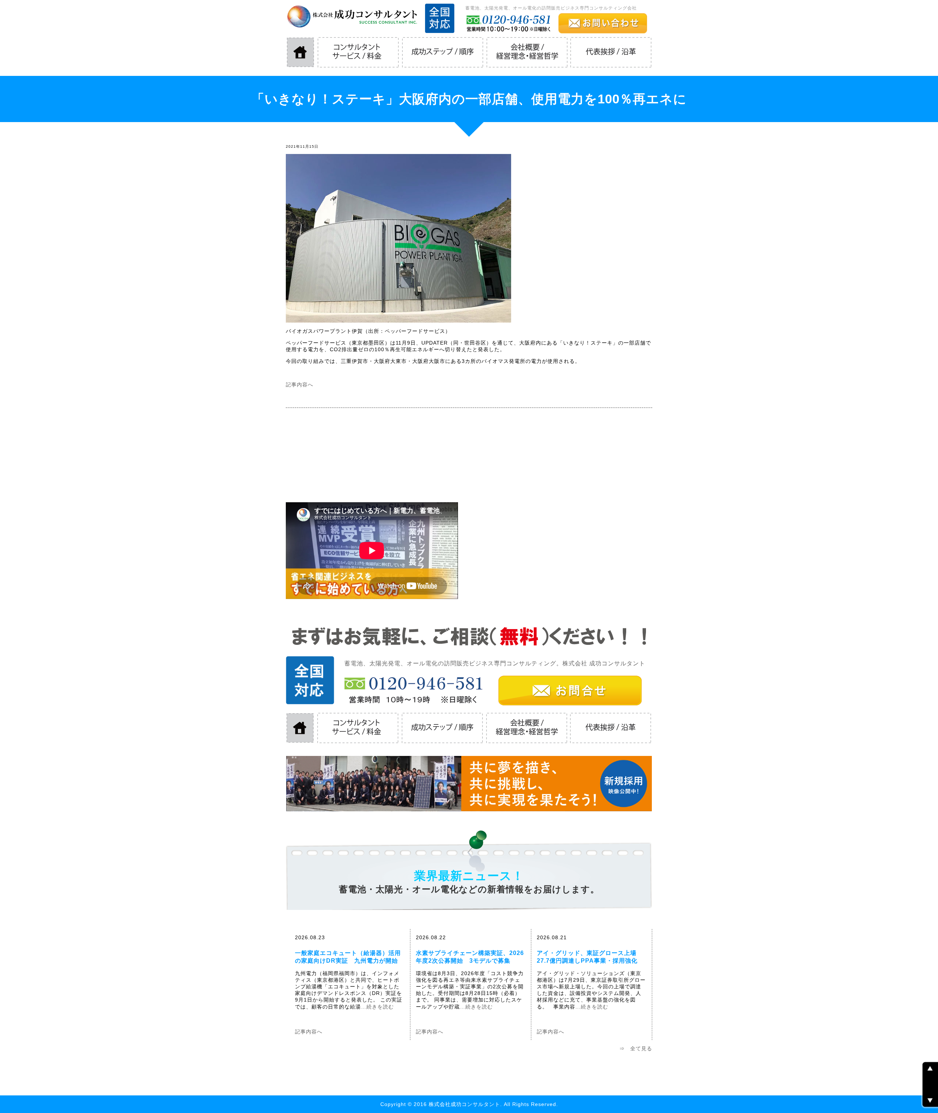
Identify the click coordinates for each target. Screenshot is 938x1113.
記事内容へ (299, 384)
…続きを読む (377, 1007)
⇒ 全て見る (635, 1048)
